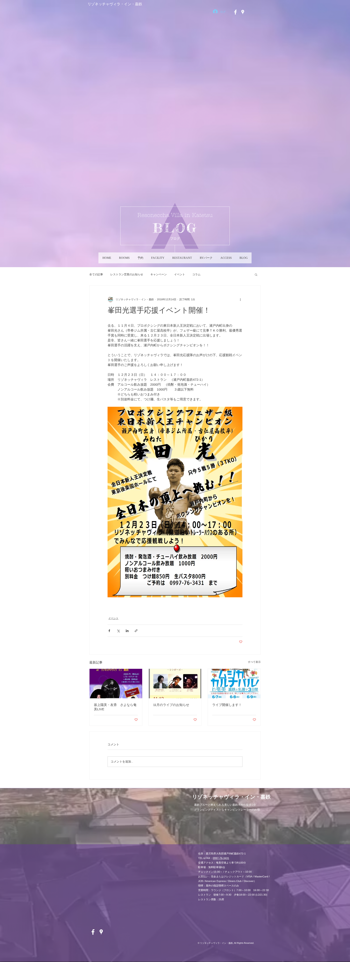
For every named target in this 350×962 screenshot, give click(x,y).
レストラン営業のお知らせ (126, 274)
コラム (196, 274)
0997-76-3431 (221, 858)
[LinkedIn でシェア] (127, 630)
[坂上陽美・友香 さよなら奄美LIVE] (116, 683)
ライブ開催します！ (227, 705)
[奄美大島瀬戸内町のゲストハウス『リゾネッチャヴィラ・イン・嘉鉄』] (235, 12)
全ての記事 (96, 274)
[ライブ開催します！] (234, 683)
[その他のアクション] (240, 299)
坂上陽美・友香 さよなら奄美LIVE (115, 707)
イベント (179, 274)
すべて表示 (254, 661)
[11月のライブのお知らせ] (175, 683)
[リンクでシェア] (136, 630)
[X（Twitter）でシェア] (118, 630)
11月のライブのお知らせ (171, 705)
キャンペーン (158, 274)
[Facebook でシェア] (109, 630)
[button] (256, 274)
